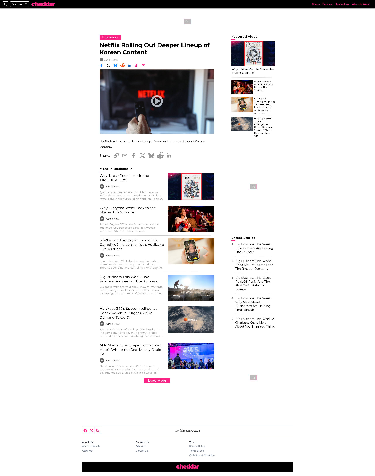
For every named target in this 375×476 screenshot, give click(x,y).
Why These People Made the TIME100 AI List (124, 178)
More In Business (115, 169)
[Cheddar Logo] (43, 4)
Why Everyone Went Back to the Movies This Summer (128, 210)
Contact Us (142, 450)
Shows (316, 4)
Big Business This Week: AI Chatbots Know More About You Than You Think (255, 322)
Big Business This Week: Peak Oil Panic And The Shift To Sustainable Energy (253, 283)
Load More (157, 380)
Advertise (141, 446)
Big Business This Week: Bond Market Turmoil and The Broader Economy (254, 264)
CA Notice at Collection (202, 455)
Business (327, 4)
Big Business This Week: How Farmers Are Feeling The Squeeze (129, 279)
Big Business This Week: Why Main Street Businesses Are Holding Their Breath (253, 304)
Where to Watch (361, 4)
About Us (87, 450)
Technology (342, 4)
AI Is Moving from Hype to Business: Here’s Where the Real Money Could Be (130, 349)
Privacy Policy (197, 446)
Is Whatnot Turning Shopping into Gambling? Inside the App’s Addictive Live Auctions (132, 244)
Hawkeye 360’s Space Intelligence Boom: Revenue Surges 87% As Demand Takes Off (129, 313)
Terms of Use (196, 450)
